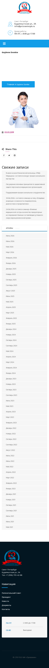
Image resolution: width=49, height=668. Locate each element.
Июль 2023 (10, 400)
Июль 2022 (10, 455)
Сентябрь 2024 (11, 345)
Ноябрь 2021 (10, 499)
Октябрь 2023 (11, 389)
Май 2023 (9, 406)
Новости (5, 601)
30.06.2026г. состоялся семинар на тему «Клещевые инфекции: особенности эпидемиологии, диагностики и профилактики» (25, 201)
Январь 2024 (11, 373)
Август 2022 (10, 450)
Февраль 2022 (11, 483)
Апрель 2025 (11, 307)
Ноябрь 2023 (11, 384)
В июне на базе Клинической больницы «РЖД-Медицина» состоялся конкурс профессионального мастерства (25, 175)
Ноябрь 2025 (11, 274)
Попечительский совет (11, 593)
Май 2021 (9, 527)
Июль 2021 (10, 516)
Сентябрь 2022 (11, 444)
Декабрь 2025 (11, 268)
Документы (6, 605)
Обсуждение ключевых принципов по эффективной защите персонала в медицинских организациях (25, 185)
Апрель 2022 (11, 472)
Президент (6, 597)
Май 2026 (9, 246)
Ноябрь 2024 (11, 334)
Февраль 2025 (11, 318)
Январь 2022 (11, 488)
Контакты (6, 609)
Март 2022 (10, 477)
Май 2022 (9, 466)
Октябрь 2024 (11, 340)
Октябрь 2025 (11, 279)
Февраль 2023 (11, 422)
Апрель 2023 (11, 411)
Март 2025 (10, 312)
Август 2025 (10, 290)
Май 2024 (9, 351)
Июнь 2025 (10, 296)
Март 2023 (10, 417)
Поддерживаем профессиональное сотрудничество (25, 192)
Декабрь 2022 (11, 428)
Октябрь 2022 (11, 439)
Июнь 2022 (10, 461)
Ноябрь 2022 (11, 433)
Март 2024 (10, 362)
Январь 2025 (11, 323)
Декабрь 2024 (11, 329)
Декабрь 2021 (11, 494)
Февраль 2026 (11, 257)
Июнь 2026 (10, 241)
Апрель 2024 (11, 356)
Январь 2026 (11, 263)
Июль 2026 (10, 235)
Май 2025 (9, 301)
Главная (10, 84)
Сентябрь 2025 (11, 285)
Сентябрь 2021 (11, 510)
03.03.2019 (9, 132)
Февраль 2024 (11, 367)
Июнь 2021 (10, 521)
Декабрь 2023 (11, 378)
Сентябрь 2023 (11, 395)
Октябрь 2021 (11, 505)
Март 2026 (10, 252)
